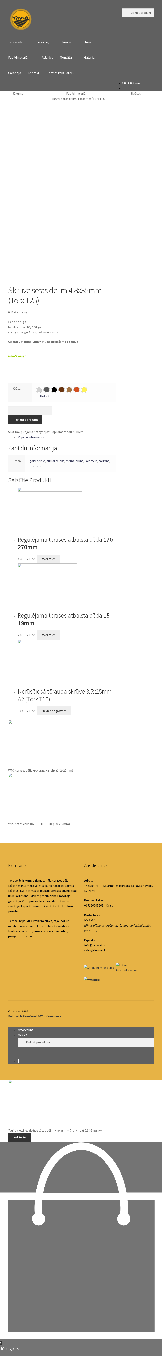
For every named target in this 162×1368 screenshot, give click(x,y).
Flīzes (87, 42)
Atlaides (47, 57)
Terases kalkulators (60, 73)
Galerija (89, 57)
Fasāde (66, 42)
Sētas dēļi (43, 42)
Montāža (66, 57)
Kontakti (34, 73)
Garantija (14, 73)
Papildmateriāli (18, 57)
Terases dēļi (16, 42)
